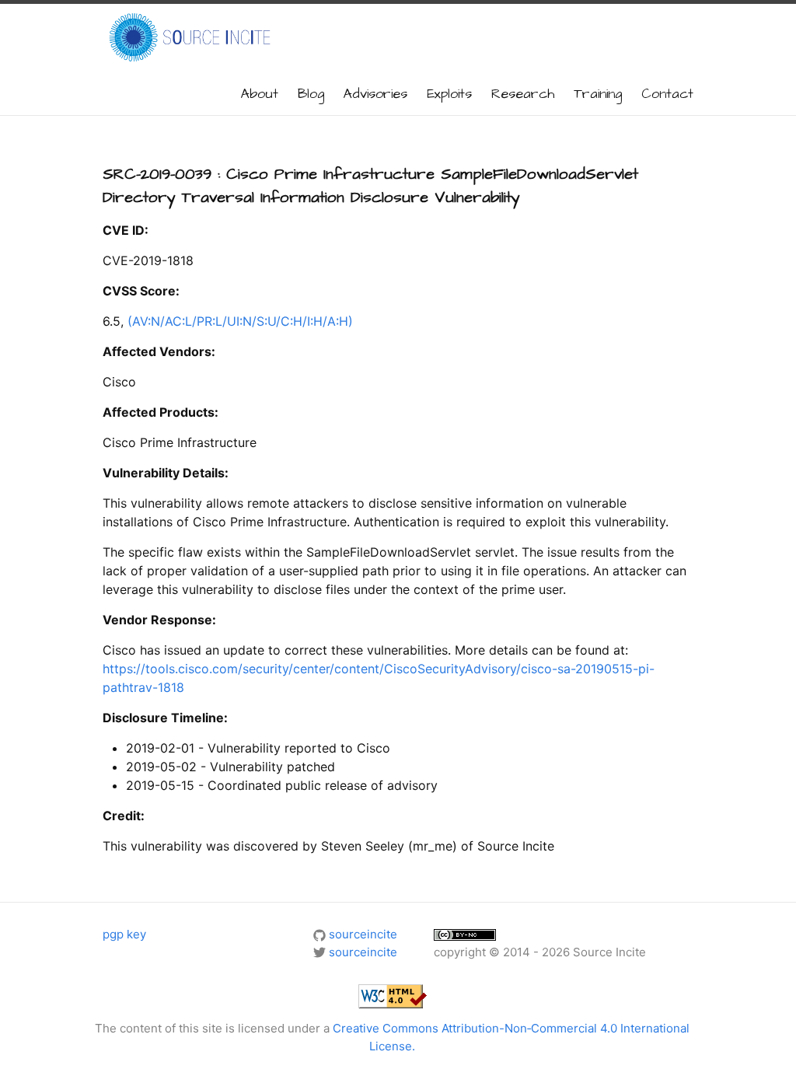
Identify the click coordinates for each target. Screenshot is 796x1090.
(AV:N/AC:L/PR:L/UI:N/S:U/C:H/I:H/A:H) (240, 321)
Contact (667, 94)
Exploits (449, 94)
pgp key (124, 934)
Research (522, 94)
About (259, 94)
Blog (311, 94)
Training (598, 94)
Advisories (375, 94)
